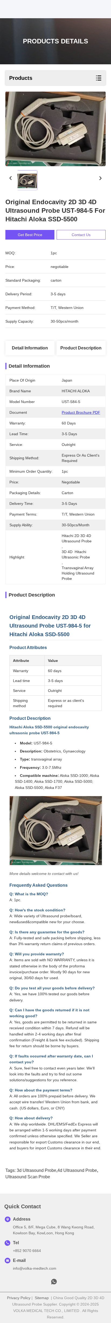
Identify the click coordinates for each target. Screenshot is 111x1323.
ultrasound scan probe (27, 1177)
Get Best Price (30, 235)
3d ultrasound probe (36, 1170)
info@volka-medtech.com (34, 1268)
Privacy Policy (18, 1298)
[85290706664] (54, 1283)
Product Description (81, 348)
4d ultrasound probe (77, 1170)
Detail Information (30, 348)
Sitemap (42, 1298)
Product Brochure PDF (81, 412)
